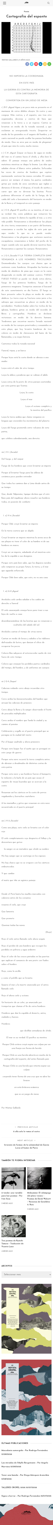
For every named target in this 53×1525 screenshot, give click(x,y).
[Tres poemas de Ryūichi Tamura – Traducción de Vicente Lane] (13, 1226)
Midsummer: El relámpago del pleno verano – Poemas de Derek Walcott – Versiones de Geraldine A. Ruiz (39, 1199)
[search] (48, 3)
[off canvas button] (4, 3)
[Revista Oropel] (26, 1513)
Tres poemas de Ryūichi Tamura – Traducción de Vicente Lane (12, 1244)
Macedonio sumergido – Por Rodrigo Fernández (24, 1450)
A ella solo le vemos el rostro (26, 1132)
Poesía (26, 12)
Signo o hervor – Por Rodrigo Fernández (20, 1496)
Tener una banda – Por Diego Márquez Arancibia (25, 1475)
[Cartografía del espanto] (26, 37)
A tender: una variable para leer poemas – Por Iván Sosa (11, 1196)
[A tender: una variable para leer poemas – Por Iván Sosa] (13, 1178)
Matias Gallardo (10, 60)
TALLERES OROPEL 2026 (13, 1488)
